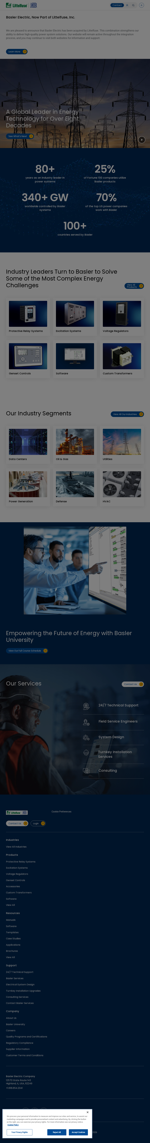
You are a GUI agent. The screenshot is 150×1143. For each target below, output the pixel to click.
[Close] (87, 1112)
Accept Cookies (78, 1132)
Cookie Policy (13, 1125)
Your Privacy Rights (19, 1132)
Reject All (57, 1132)
